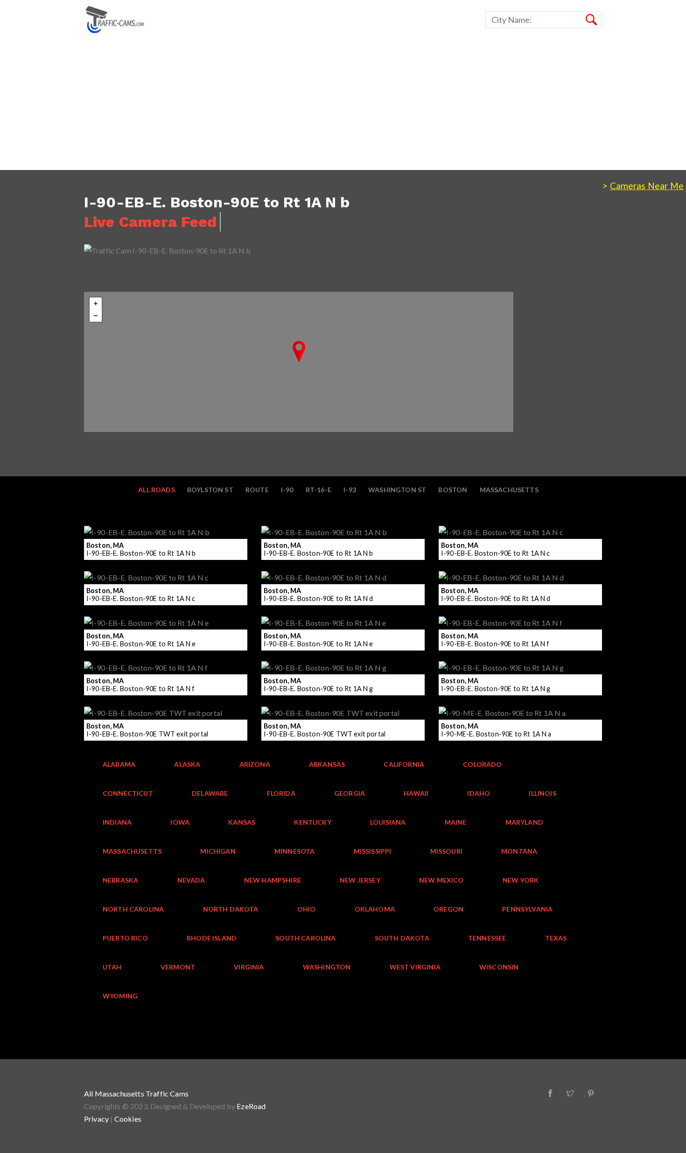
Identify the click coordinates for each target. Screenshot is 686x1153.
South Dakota (402, 938)
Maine (456, 822)
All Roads (156, 490)
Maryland (524, 822)
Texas (556, 938)
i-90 (287, 490)
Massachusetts (509, 490)
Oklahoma (375, 909)
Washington (327, 967)
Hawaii (416, 793)
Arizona (254, 764)
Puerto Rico (125, 938)
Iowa (179, 822)
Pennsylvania (527, 909)
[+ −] (298, 362)
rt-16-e (318, 490)
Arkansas (327, 764)
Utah (112, 967)
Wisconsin (499, 967)
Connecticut (128, 793)
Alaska (187, 764)
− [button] (96, 316)
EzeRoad (251, 1106)
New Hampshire (272, 880)
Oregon (448, 909)
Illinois (542, 793)
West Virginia (415, 967)
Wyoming (120, 996)
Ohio (306, 909)
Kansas (241, 822)
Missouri (446, 851)
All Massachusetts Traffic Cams (136, 1093)
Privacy (96, 1118)
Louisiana (388, 822)
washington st (397, 490)
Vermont (178, 967)
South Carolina (305, 938)
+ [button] (96, 303)
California (404, 764)
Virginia (249, 967)
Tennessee (487, 938)
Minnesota (294, 851)
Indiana (117, 822)
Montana (519, 851)
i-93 (349, 490)
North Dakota (231, 909)
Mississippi (373, 851)
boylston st (210, 490)
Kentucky (312, 822)
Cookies (127, 1118)
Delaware (210, 793)
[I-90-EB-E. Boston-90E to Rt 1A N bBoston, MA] (299, 351)
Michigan (217, 851)
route (257, 490)
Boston (452, 490)
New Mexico (441, 880)
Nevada (191, 880)
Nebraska (120, 880)
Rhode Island (212, 938)
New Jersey (360, 880)
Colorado (482, 764)
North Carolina (133, 909)
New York (521, 880)
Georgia (349, 793)
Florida (281, 793)
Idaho (478, 793)
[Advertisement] (280, 104)
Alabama (119, 764)
